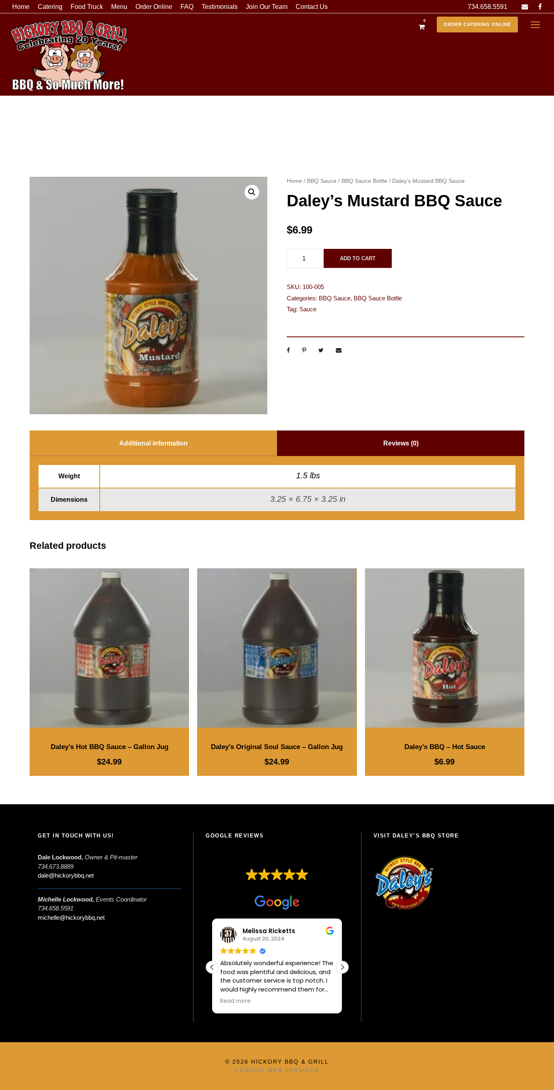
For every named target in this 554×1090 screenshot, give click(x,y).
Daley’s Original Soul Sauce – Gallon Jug (277, 747)
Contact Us (312, 6)
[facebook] (540, 6)
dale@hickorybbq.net (66, 875)
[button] (252, 192)
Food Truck (87, 6)
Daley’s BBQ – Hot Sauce (444, 747)
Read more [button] (235, 1001)
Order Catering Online (477, 24)
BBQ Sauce (322, 181)
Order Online (153, 6)
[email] (525, 6)
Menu (119, 6)
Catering (50, 6)
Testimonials (220, 6)
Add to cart (358, 258)
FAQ (186, 6)
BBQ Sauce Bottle (364, 181)
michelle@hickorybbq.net (71, 917)
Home (21, 6)
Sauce (307, 309)
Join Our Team (267, 6)
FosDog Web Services (277, 1070)
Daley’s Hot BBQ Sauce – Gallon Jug (109, 747)
